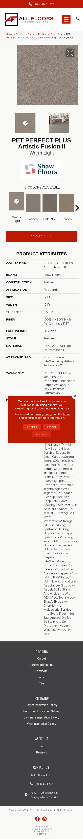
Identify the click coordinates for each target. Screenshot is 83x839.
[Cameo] (66, 203)
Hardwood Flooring (41, 664)
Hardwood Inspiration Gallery (41, 711)
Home (9, 34)
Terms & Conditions (41, 829)
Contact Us (41, 236)
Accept (32, 427)
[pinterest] (44, 818)
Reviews (41, 752)
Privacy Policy (41, 831)
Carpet (32, 34)
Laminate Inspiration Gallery (41, 717)
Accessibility (41, 827)
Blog (41, 746)
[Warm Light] (16, 201)
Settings (41, 434)
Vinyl (41, 677)
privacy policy (43, 414)
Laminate (41, 671)
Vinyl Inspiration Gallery (41, 723)
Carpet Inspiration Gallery (41, 705)
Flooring (20, 34)
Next (77, 121)
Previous (6, 121)
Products (43, 34)
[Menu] (66, 19)
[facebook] (37, 818)
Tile (41, 683)
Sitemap (41, 834)
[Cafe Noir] (50, 203)
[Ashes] (33, 203)
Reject (51, 427)
